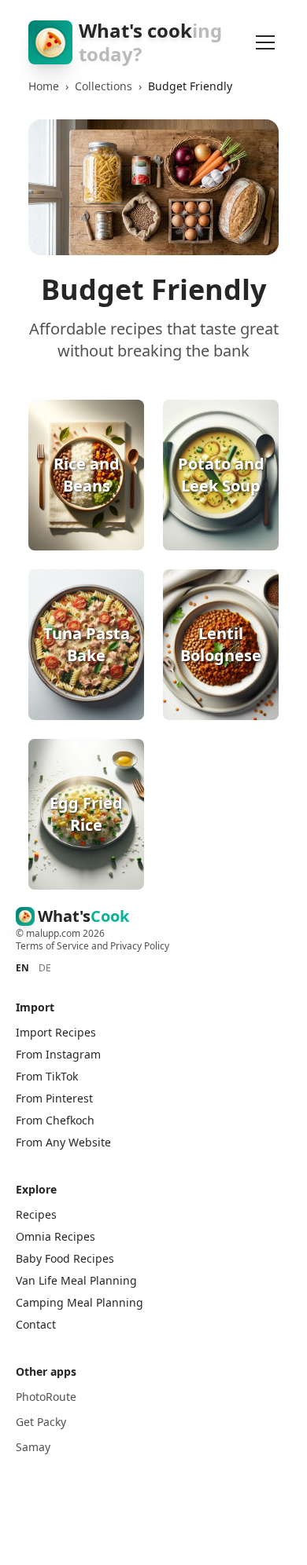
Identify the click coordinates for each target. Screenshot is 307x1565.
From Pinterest (54, 1098)
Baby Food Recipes (65, 1258)
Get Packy (41, 1421)
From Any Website (63, 1142)
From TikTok (47, 1076)
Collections (103, 86)
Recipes (36, 1214)
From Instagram (58, 1054)
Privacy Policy (139, 946)
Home (43, 86)
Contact (36, 1324)
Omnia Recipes (55, 1236)
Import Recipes (56, 1032)
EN (22, 968)
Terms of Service (52, 946)
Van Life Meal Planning (76, 1280)
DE (45, 968)
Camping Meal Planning (79, 1302)
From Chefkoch (55, 1120)
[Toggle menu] (265, 42)
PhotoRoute (46, 1396)
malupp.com (54, 933)
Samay (33, 1446)
